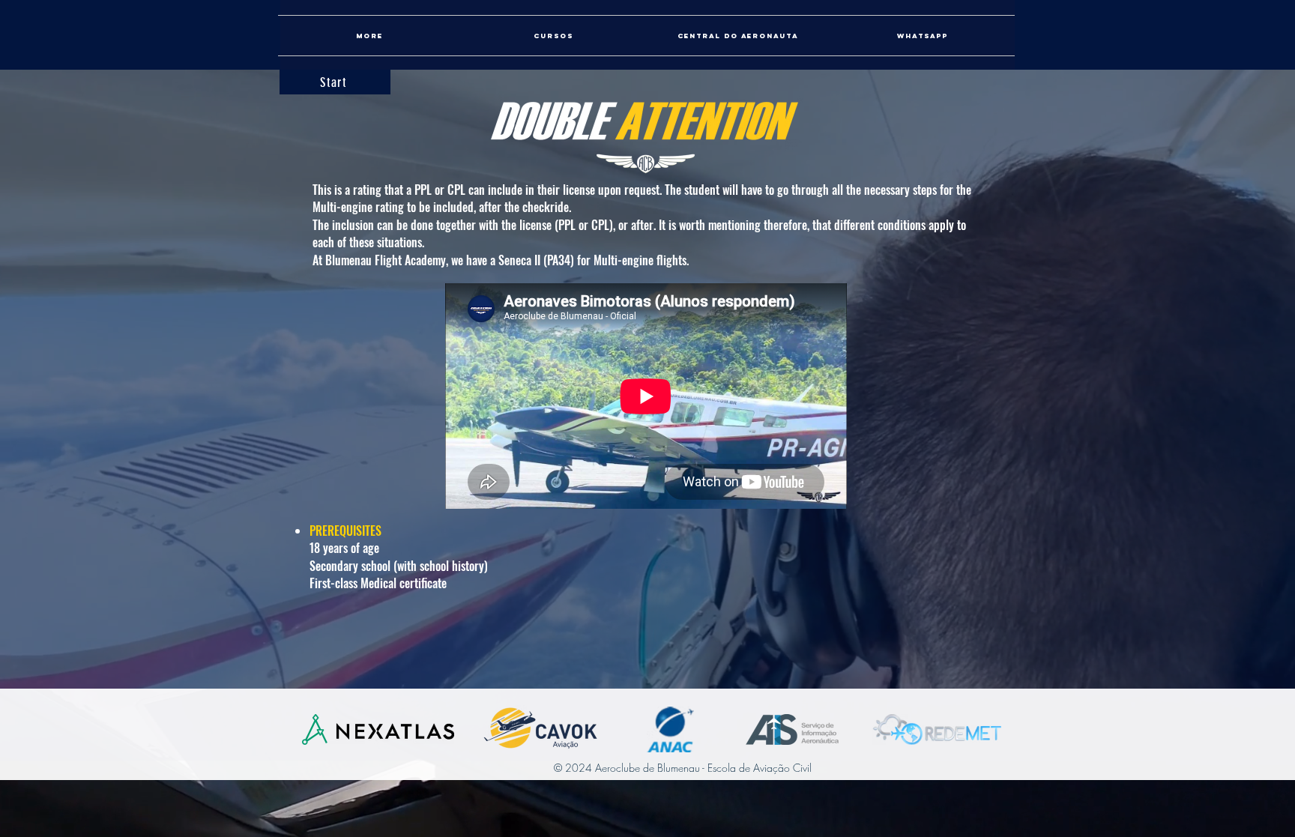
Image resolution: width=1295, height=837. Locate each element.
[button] (738, 35)
